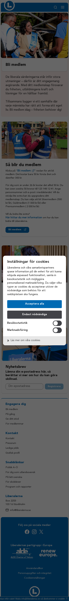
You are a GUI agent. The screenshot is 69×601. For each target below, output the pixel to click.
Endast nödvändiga (34, 314)
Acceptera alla (34, 304)
